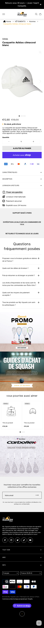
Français (6, 573)
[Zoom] (40, 52)
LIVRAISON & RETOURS (10, 185)
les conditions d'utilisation (30, 502)
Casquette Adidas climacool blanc (17, 24)
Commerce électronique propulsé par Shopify (17, 599)
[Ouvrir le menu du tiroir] (3, 14)
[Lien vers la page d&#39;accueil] (7, 519)
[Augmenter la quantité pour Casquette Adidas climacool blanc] (33, 141)
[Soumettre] (38, 495)
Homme (32, 21)
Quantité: (5, 137)
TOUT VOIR (6, 550)
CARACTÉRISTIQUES (9, 172)
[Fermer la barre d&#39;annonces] (40, 4)
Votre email (9, 495)
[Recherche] (36, 14)
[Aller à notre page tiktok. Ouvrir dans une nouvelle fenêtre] (24, 540)
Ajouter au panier (22, 148)
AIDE (4, 557)
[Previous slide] (3, 81)
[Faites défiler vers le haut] (22, 613)
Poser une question (14, 192)
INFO (4, 565)
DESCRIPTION (7, 179)
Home (8, 21)
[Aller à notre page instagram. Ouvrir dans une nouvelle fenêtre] (11, 540)
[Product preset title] (11, 411)
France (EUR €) (26, 573)
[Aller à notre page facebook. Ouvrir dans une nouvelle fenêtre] (5, 540)
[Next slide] (40, 81)
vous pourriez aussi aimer (22, 395)
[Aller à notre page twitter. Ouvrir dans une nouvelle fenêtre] (17, 540)
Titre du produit (7, 423)
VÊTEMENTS (20, 21)
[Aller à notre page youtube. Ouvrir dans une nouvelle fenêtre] (30, 540)
